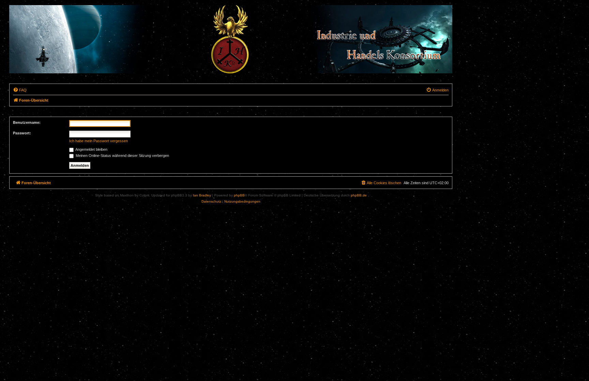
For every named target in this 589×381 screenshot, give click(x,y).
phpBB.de (359, 195)
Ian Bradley (202, 195)
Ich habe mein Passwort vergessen (98, 141)
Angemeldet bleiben (91, 149)
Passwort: (22, 133)
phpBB (239, 195)
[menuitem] (20, 90)
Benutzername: (27, 122)
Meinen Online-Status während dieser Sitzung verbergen (122, 155)
